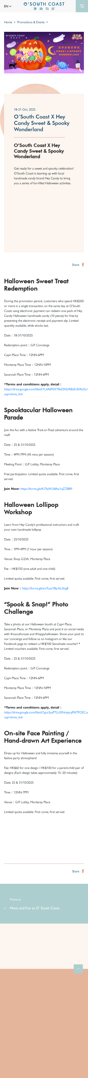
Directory (44, 1025)
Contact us (44, 1033)
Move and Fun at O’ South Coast (35, 907)
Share (76, 264)
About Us (44, 1003)
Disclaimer (44, 1073)
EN (6, 6)
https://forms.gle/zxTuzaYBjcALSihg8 (45, 588)
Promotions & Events (31, 22)
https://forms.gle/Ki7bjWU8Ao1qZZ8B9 (46, 488)
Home (8, 22)
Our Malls (44, 1010)
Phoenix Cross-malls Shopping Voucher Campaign (39, 954)
